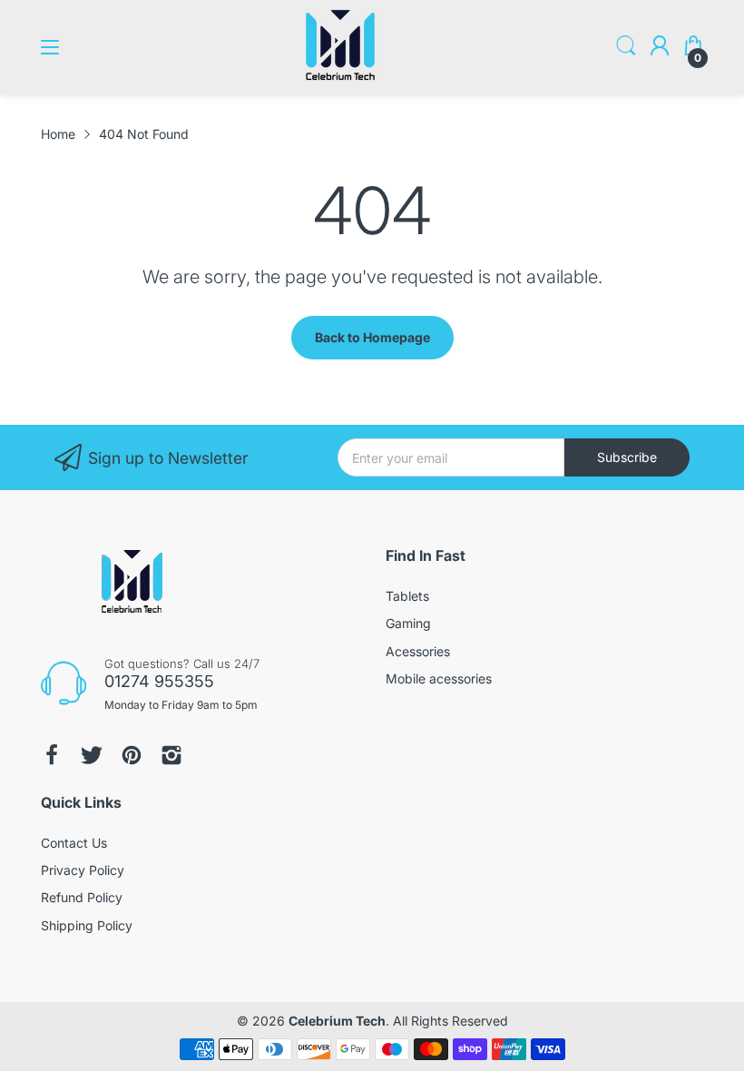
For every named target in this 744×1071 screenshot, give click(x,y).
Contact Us (74, 842)
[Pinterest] (131, 755)
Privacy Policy (82, 870)
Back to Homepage (372, 337)
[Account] (660, 47)
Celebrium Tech (337, 1020)
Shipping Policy (86, 925)
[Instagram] (171, 755)
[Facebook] (52, 755)
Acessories (418, 651)
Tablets (407, 596)
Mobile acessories (439, 678)
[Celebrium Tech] (340, 76)
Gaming (408, 623)
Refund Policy (81, 897)
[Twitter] (92, 755)
